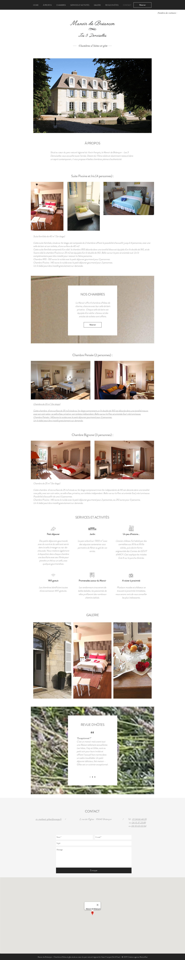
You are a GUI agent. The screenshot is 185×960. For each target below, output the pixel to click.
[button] (142, 5)
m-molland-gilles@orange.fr (49, 819)
